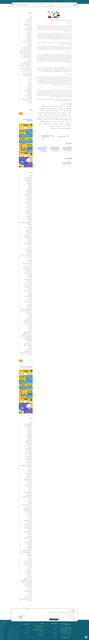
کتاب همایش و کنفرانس (29, 94)
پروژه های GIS (30, 224)
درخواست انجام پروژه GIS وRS (28, 236)
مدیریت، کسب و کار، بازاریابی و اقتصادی (26, 99)
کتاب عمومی (30, 83)
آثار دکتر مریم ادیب (29, 19)
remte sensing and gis (28, 178)
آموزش (64, 3)
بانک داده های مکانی (29, 213)
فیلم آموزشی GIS (65, 119)
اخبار (27, 626)
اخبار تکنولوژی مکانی (29, 203)
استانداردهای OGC (56, 110)
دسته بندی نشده (29, 33)
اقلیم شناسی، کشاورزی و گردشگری (26, 64)
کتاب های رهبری (29, 291)
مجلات (30, 79)
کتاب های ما (30, 293)
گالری (60, 3)
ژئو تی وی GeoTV (29, 260)
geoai (31, 175)
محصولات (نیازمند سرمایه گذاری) (27, 309)
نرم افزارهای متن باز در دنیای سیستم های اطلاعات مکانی (64, 128)
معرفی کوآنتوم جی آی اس (68, 123)
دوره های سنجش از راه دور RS (28, 41)
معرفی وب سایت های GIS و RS (27, 321)
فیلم (48, 3)
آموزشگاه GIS (61, 110)
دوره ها (55, 628)
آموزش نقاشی (30, 197)
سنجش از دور (30, 265)
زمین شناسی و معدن (28, 67)
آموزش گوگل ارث (29, 192)
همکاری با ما (30, 341)
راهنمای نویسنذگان (29, 252)
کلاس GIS (66, 121)
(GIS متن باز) (67, 106)
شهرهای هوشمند (29, 271)
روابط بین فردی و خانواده (27, 49)
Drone (31, 17)
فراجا (31, 72)
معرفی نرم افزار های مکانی (28, 320)
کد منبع (70, 121)
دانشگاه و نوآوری (29, 32)
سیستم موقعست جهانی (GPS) (27, 268)
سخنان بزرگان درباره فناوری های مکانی (27, 263)
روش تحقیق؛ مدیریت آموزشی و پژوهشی (26, 54)
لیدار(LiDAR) (30, 306)
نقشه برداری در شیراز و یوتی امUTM (27, 334)
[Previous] (38, 143)
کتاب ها (55, 630)
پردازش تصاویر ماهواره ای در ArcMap (27, 222)
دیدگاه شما (30, 244)
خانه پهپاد (68, 3)
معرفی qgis (54, 121)
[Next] (37, 143)
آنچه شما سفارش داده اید (28, 202)
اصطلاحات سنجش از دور (28, 207)
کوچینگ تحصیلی (29, 299)
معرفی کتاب (30, 317)
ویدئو (31, 103)
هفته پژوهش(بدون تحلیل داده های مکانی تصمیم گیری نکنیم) (26, 336)
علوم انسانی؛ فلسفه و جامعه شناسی (27, 70)
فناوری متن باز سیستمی (40, 117)
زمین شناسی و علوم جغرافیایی (28, 62)
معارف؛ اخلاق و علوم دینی (28, 100)
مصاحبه (31, 315)
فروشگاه (52, 3)
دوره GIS (70, 117)
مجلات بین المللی (29, 307)
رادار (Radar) (30, 247)
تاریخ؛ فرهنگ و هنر (29, 27)
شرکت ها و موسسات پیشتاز (28, 269)
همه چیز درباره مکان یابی (28, 343)
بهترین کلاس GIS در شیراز (56, 112)
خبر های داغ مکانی (29, 233)
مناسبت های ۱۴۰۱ (29, 329)
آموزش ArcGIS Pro (29, 183)
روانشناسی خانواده (29, 44)
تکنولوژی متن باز (40, 112)
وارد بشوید (64, 164)
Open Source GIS (68, 108)
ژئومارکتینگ (30, 262)
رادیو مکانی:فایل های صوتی (28, 249)
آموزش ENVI (30, 185)
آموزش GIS (53, 108)
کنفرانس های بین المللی (28, 296)
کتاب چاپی (29, 78)
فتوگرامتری (30, 274)
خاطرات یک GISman (29, 230)
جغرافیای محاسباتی (29, 227)
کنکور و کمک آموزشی (29, 95)
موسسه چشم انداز (61, 123)
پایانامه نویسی (30, 219)
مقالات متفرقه (30, 324)
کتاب (31, 76)
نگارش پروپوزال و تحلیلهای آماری (26, 57)
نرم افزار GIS (40, 123)
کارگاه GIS (53, 119)
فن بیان (31, 277)
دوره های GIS (30, 35)
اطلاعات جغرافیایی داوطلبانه (50, 110)
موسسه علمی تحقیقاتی (55, 123)
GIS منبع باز (48, 106)
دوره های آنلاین (29, 241)
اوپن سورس (69, 112)
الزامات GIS (30, 208)
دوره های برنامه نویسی (29, 38)
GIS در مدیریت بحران (29, 177)
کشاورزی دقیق (30, 295)
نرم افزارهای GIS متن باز (52, 126)
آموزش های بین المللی (29, 199)
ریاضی (31, 59)
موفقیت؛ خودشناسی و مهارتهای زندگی (26, 52)
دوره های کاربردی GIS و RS (28, 243)
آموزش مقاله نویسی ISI (29, 194)
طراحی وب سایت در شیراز (28, 273)
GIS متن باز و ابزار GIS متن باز (54, 106)
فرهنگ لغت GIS (29, 276)
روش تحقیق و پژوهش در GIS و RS (27, 255)
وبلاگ (56, 3)
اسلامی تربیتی (30, 22)
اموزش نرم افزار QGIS (42, 110)
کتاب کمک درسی (29, 84)
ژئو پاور (31, 258)
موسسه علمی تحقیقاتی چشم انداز (47, 123)
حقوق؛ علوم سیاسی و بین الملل (28, 28)
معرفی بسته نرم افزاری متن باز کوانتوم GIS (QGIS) (46, 121)
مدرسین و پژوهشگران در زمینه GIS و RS (26, 310)
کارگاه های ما (30, 288)
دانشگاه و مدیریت (29, 30)
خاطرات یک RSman (29, 232)
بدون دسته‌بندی (29, 25)
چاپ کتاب (30, 229)
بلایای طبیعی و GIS (29, 216)
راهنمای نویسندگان (29, 251)
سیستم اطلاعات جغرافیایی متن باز (55, 117)
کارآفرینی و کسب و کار (29, 282)
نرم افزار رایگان (69, 126)
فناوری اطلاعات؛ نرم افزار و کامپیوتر (27, 73)
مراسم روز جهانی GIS (29, 313)
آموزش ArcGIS (69, 151)
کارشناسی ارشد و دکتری (29, 287)
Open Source (43, 106)
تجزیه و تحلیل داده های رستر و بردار (47, 112)
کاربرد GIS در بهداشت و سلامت (27, 285)
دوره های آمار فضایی (29, 36)
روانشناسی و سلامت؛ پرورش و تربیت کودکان (25, 50)
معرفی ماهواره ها (29, 318)
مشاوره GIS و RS (43, 3)
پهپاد (31, 225)
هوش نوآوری (30, 349)
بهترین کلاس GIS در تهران (64, 112)
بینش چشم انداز (29, 218)
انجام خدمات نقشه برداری (28, 210)
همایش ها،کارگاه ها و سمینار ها (28, 338)
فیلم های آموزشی (29, 280)
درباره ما (37, 3)
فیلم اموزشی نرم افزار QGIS (59, 119)
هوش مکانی (30, 348)
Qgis (64, 108)
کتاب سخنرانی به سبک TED (28, 290)
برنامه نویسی (30, 214)
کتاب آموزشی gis (45, 119)
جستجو (21, 113)
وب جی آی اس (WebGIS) (28, 351)
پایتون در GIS (30, 221)
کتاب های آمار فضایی (29, 88)
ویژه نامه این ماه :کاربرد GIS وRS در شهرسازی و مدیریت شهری (25, 353)
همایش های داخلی (29, 340)
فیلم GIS (70, 119)
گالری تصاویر (30, 302)
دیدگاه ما (30, 246)
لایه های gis (30, 97)
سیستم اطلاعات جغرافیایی (28, 266)
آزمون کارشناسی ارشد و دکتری (28, 180)
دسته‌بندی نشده (29, 238)
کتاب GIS (50, 119)
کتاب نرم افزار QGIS (39, 119)
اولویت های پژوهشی (29, 211)
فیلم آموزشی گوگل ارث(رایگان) (28, 279)
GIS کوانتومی (60, 106)
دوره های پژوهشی (29, 39)
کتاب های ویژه (30, 92)
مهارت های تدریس (29, 331)
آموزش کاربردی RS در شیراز (67, 110)
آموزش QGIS (30, 188)
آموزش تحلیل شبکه (29, 191)
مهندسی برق (30, 102)
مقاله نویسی (30, 328)
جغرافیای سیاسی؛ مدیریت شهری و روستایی (25, 65)
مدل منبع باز (62, 121)
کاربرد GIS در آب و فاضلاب (28, 284)
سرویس (66, 117)
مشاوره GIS (58, 121)
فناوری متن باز (46, 117)
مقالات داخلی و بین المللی (28, 323)
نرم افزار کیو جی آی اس (63, 126)
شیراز (49, 117)
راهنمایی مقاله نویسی (29, 254)
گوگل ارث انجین (29, 304)
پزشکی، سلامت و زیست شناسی (26, 47)
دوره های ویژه (30, 43)
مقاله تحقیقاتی (30, 326)
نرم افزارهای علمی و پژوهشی (27, 55)
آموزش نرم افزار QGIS (55, 151)
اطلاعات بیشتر (51, 5)
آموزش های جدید (29, 200)
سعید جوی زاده (62, 117)
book (31, 16)
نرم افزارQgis (57, 126)
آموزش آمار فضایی (29, 189)
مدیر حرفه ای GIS (29, 312)
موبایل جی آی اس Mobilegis (28, 332)
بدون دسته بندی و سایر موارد (28, 24)
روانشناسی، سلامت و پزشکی (28, 46)
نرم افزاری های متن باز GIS (53, 128)
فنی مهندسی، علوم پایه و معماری (27, 75)
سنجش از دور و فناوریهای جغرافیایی (26, 68)
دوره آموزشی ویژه (29, 240)
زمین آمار (30, 257)
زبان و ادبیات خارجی (29, 60)
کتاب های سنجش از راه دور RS (28, 91)
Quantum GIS (60, 108)
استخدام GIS (30, 205)
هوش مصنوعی (30, 346)
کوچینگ (31, 298)
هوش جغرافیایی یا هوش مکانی (28, 345)
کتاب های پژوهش (29, 89)
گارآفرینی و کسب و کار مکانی (28, 301)
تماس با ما (32, 3)
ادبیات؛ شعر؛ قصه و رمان (28, 21)
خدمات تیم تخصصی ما (29, 235)
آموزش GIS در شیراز (48, 108)
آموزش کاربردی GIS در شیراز (42, 108)
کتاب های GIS (30, 86)
